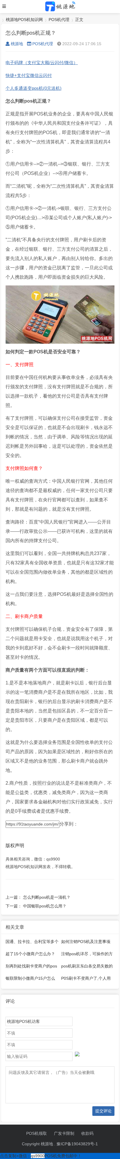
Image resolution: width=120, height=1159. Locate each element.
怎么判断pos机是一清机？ (46, 897)
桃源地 (17, 43)
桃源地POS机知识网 (24, 19)
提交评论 (103, 1111)
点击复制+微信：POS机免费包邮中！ (41, 1155)
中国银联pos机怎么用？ (44, 906)
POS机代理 (59, 19)
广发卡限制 (64, 1133)
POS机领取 (36, 1133)
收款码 (87, 1133)
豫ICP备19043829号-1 (77, 1144)
